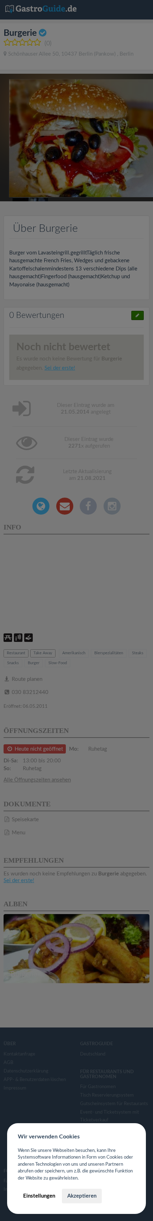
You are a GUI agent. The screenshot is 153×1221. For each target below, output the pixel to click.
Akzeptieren (81, 1196)
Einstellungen (39, 1196)
